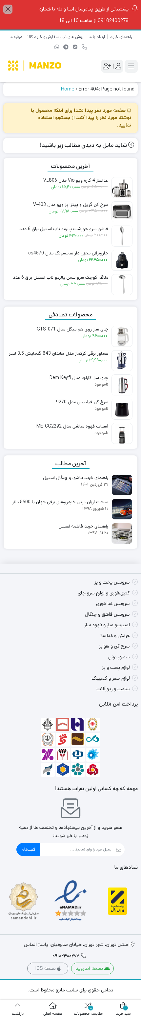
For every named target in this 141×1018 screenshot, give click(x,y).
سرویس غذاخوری (113, 603)
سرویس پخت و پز (112, 582)
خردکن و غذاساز (115, 635)
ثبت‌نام (28, 849)
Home (67, 89)
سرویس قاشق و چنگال (107, 614)
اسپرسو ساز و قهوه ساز (107, 624)
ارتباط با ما (97, 37)
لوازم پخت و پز (116, 667)
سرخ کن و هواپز (114, 646)
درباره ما (16, 37)
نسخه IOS (46, 968)
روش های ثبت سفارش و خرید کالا (55, 37)
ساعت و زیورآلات (113, 688)
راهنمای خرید (121, 37)
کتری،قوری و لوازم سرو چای (104, 592)
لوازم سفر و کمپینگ (110, 678)
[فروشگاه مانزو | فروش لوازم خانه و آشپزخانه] (35, 66)
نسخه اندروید (89, 968)
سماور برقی (119, 656)
